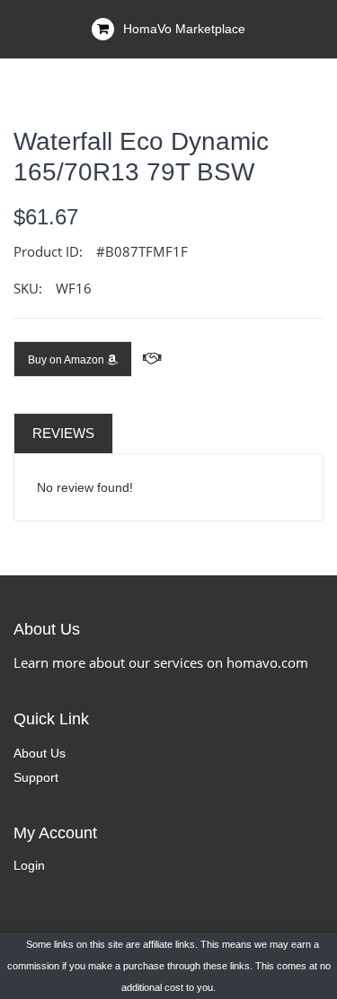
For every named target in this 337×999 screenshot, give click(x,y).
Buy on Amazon (67, 360)
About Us (39, 753)
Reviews (63, 433)
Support (35, 777)
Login (29, 865)
